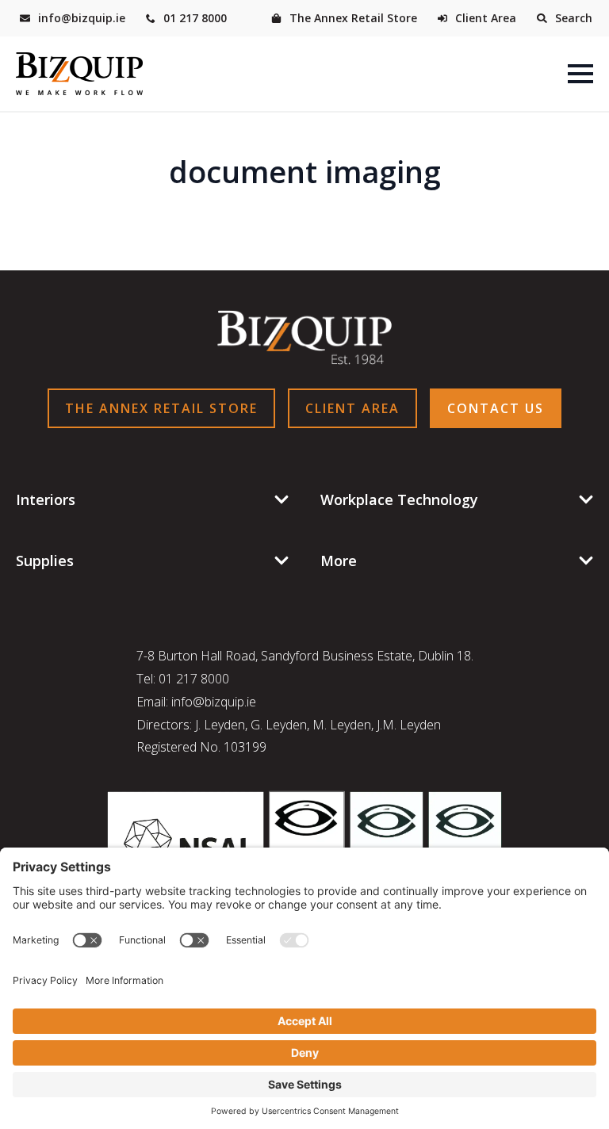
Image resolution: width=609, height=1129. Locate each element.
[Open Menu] (580, 73)
